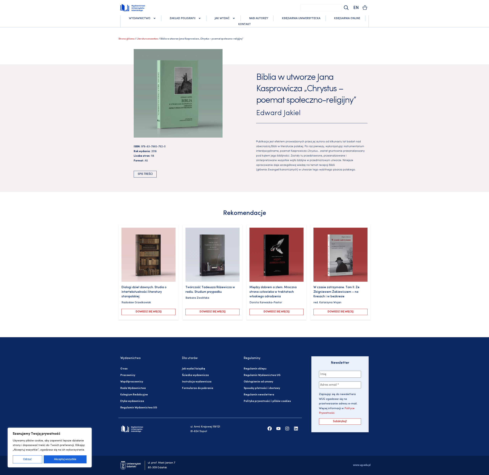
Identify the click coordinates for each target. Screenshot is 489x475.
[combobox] (321, 7)
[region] (50, 447)
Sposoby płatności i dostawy (262, 388)
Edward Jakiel (278, 113)
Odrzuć (27, 459)
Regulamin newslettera (259, 394)
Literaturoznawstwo (147, 39)
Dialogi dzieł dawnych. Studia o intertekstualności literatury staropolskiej (143, 292)
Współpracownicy (131, 381)
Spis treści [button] (145, 174)
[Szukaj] (346, 7)
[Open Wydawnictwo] (154, 18)
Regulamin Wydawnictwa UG (138, 407)
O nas (124, 368)
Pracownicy (127, 375)
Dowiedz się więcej (149, 311)
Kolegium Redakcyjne (134, 394)
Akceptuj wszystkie (65, 459)
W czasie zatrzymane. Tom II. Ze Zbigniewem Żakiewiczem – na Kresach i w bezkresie (336, 292)
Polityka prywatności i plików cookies (267, 401)
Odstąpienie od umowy (258, 381)
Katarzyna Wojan (330, 302)
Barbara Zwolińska (197, 298)
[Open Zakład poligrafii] (199, 18)
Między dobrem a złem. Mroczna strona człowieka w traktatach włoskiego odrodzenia (273, 292)
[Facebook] (270, 428)
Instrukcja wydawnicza (196, 381)
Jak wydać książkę (193, 368)
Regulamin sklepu (255, 368)
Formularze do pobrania (197, 388)
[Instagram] (287, 428)
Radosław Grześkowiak (136, 302)
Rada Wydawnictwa (133, 388)
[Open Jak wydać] (233, 18)
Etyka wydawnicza (132, 401)
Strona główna (126, 39)
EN (356, 8)
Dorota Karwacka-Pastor (265, 302)
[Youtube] (278, 428)
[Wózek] (365, 7)
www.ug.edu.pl (362, 465)
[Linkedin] (296, 428)
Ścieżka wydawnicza (195, 375)
